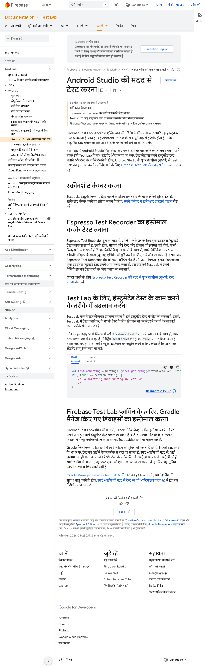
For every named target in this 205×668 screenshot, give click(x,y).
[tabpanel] (124, 381)
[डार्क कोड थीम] (171, 367)
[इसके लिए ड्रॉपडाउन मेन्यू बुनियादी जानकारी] (52, 26)
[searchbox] (27, 38)
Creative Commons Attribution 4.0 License (151, 520)
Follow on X (111, 573)
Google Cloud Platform (73, 637)
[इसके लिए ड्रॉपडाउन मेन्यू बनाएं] (87, 26)
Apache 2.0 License (87, 524)
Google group (158, 573)
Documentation (19, 17)
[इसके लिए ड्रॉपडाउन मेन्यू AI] (68, 26)
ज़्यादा (44, 5)
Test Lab (49, 17)
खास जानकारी (13, 26)
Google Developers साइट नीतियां (166, 524)
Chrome (64, 624)
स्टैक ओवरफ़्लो (157, 566)
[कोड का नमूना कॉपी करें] (178, 367)
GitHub (63, 585)
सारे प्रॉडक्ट (64, 643)
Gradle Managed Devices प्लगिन (96, 475)
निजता (69, 659)
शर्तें (60, 659)
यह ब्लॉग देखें (110, 560)
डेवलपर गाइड (65, 560)
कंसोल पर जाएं (176, 5)
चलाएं (99, 26)
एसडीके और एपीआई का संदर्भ (74, 566)
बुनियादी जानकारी (38, 26)
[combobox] (89, 4)
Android (64, 617)
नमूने (61, 573)
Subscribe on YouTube (117, 579)
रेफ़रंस (119, 26)
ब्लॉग (159, 5)
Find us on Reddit (115, 566)
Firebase (72, 69)
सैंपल (133, 26)
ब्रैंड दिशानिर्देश (156, 585)
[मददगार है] (172, 70)
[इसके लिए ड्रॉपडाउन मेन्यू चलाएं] (108, 26)
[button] (23, 69)
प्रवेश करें (195, 5)
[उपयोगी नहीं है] (178, 70)
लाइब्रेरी (62, 579)
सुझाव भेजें (170, 80)
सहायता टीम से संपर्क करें (162, 560)
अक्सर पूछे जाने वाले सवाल (162, 592)
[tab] (75, 359)
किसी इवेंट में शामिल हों (115, 585)
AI (62, 26)
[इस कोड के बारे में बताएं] (165, 367)
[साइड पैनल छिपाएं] (48, 661)
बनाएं (80, 26)
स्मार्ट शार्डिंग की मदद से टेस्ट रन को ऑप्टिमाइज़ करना (129, 481)
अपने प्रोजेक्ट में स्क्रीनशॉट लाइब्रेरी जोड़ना (148, 202)
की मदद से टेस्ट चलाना (148, 165)
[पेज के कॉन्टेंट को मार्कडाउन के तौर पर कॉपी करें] (114, 90)
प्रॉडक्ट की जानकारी (159, 579)
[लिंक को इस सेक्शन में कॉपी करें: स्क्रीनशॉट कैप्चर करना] (125, 186)
